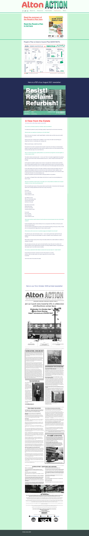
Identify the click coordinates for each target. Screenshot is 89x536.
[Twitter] (25, 11)
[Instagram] (27, 11)
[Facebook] (23, 11)
